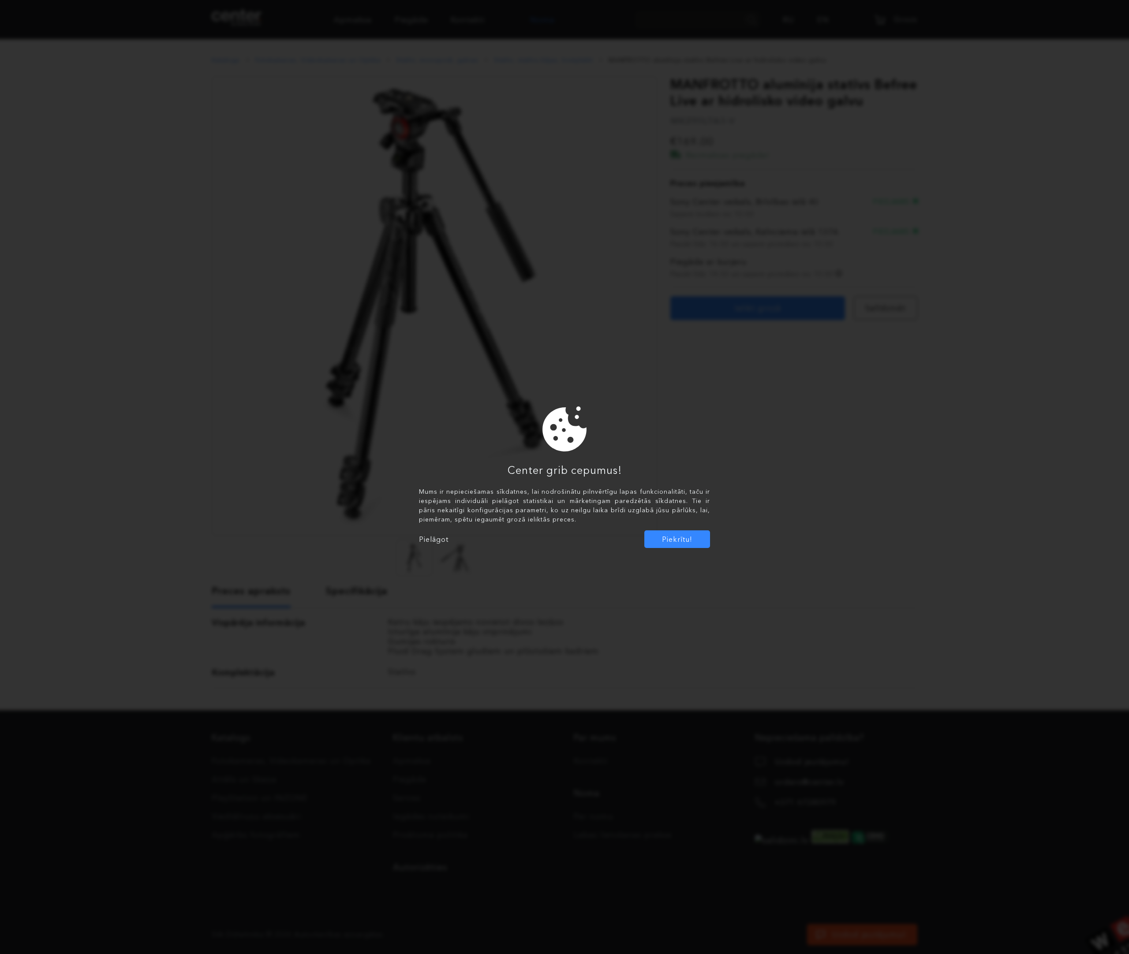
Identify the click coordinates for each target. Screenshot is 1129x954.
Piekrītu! (677, 539)
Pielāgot (434, 539)
